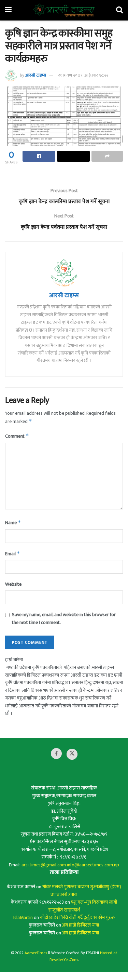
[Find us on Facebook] (56, 753)
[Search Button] (119, 10)
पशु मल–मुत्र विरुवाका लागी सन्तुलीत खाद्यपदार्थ (82, 906)
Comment (17, 436)
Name (13, 523)
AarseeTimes (36, 952)
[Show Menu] (8, 10)
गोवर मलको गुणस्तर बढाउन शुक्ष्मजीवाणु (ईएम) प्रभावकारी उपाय (81, 890)
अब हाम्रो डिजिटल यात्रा (80, 925)
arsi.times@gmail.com (44, 865)
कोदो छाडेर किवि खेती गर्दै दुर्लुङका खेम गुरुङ (77, 917)
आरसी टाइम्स (35, 75)
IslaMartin (23, 917)
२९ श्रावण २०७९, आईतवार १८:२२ (83, 75)
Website (13, 584)
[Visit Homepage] (64, 10)
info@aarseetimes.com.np (93, 865)
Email (12, 554)
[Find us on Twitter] (72, 754)
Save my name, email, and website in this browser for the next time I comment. (64, 618)
